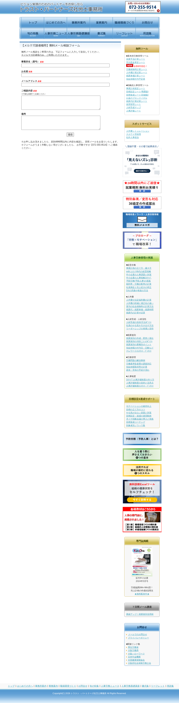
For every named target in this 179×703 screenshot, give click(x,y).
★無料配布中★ (142, 594)
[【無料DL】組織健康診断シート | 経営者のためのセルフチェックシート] (142, 502)
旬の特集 (94, 686)
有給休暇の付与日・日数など (139, 348)
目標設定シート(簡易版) (137, 91)
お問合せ (82, 686)
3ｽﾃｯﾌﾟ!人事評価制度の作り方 (140, 379)
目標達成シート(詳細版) (137, 95)
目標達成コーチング (135, 422)
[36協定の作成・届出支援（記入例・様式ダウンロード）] (142, 208)
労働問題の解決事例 (135, 360)
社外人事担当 (132, 137)
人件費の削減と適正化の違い (139, 303)
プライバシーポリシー (138, 638)
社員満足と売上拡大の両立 (138, 287)
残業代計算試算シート (136, 101)
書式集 (145, 686)
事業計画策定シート (135, 88)
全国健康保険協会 (136, 660)
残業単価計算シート (135, 75)
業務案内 (53, 686)
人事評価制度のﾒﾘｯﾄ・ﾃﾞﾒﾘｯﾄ (139, 386)
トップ (11, 686)
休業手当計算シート (135, 59)
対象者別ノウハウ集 (135, 425)
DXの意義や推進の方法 (137, 290)
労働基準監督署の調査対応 (138, 364)
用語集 (170, 686)
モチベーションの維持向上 (138, 406)
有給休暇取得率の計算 (136, 367)
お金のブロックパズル (136, 98)
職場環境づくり (68, 686)
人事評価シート (133, 111)
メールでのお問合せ (137, 634)
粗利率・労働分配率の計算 (138, 284)
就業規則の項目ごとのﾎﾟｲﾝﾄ (139, 341)
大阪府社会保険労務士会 (139, 663)
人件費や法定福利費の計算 (138, 300)
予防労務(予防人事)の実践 (138, 281)
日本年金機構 (134, 657)
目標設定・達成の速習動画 (138, 416)
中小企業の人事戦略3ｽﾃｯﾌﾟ (139, 278)
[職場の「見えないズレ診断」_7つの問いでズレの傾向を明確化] (142, 176)
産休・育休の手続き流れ (137, 370)
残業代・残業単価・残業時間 (139, 309)
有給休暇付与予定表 (135, 79)
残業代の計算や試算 (135, 312)
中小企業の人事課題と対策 (138, 274)
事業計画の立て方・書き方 (138, 268)
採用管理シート (133, 104)
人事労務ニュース (110, 686)
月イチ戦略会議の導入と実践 (139, 419)
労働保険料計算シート (136, 69)
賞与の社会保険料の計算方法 (139, 306)
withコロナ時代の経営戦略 (138, 271)
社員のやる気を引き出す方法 (139, 325)
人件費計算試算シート (136, 72)
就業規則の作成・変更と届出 (139, 338)
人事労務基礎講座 (130, 686)
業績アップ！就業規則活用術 (139, 614)
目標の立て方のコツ (135, 409)
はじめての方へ (25, 686)
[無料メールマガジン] (142, 227)
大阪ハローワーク (136, 653)
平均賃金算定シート (135, 62)
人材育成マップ (133, 107)
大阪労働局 (133, 650)
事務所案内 (40, 686)
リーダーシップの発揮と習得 (139, 328)
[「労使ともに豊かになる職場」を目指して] (142, 248)
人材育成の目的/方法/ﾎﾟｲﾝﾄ (138, 322)
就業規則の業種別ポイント (138, 344)
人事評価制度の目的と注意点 (139, 383)
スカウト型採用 (133, 134)
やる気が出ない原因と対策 (138, 412)
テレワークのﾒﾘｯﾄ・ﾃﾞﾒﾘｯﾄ (138, 351)
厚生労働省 (133, 647)
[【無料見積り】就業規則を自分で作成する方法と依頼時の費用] (142, 192)
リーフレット (158, 686)
